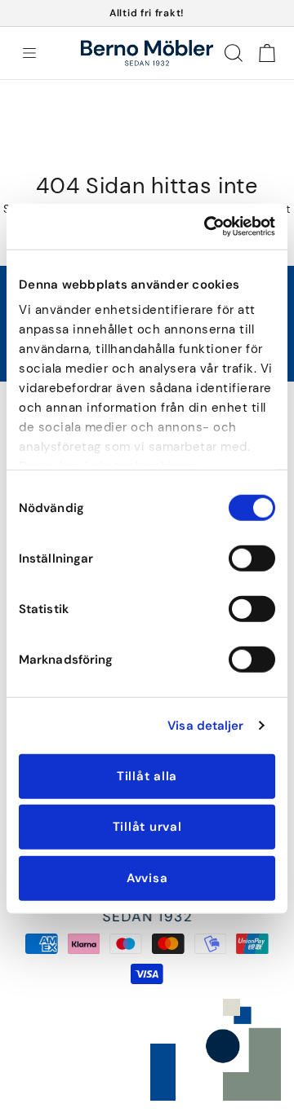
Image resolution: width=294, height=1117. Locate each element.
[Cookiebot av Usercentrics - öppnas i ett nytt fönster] (207, 226)
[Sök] (234, 53)
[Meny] (29, 53)
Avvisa (147, 877)
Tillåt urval (147, 827)
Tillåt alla (147, 775)
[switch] (252, 558)
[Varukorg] (266, 53)
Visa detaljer (205, 725)
